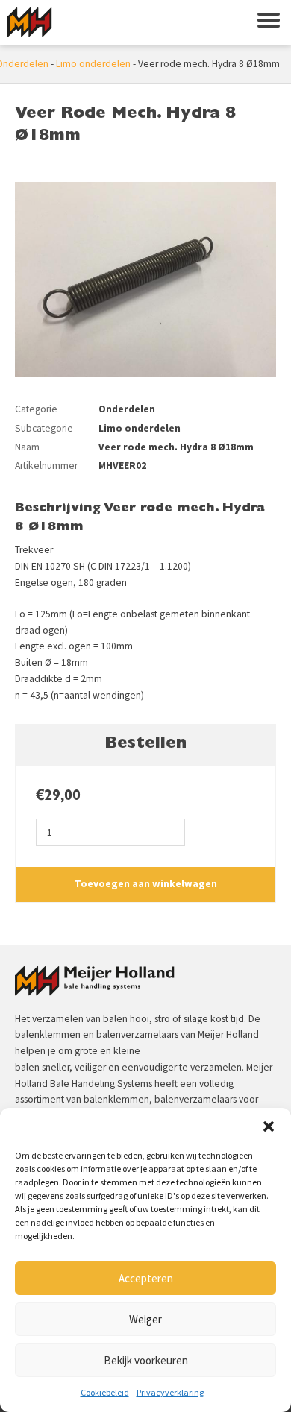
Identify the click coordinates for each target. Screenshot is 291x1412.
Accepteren (146, 1278)
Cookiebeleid (105, 1392)
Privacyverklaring (170, 1392)
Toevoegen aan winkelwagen (146, 883)
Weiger (145, 1319)
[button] (268, 1126)
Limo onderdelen (93, 63)
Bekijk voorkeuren (146, 1360)
